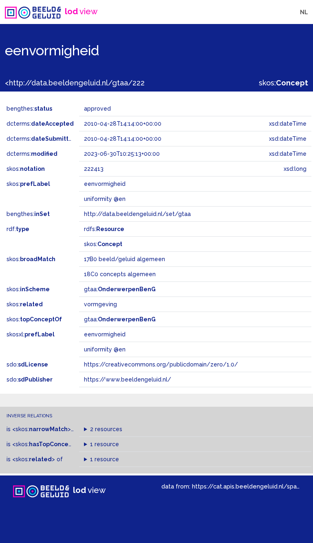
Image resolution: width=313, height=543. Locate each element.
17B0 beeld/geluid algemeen (124, 259)
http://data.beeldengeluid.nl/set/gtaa (137, 214)
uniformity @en (105, 349)
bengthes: (29, 108)
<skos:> (41, 429)
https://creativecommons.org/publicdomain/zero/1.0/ (161, 364)
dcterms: (40, 123)
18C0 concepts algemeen (120, 274)
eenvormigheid (105, 334)
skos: (283, 83)
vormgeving (100, 304)
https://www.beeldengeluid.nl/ (127, 379)
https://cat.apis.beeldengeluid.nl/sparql (248, 486)
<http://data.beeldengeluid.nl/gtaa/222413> (82, 83)
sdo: (27, 364)
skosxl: (31, 334)
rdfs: (104, 229)
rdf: (18, 229)
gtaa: (120, 289)
